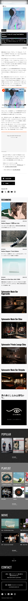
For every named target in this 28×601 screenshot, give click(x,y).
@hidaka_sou (20, 164)
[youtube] (12, 192)
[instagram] (15, 192)
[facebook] (8, 192)
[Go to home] (6, 2)
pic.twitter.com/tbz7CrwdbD (11, 166)
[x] (5, 192)
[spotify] (2, 192)
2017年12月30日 (16, 169)
